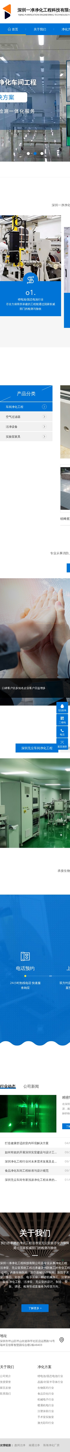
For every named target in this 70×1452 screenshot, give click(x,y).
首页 (15, 29)
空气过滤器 (13, 417)
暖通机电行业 (46, 1405)
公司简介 (5, 1376)
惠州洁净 (19, 1445)
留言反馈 (5, 1388)
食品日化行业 (46, 1393)
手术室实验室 (46, 1417)
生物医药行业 (46, 1388)
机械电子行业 (46, 1399)
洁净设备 (12, 427)
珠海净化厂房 (51, 1445)
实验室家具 (13, 436)
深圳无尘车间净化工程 (36, 748)
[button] (28, 153)
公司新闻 (31, 1086)
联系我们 (5, 1393)
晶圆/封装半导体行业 (50, 1382)
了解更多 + (35, 1308)
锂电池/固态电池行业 (50, 1376)
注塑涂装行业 (46, 1411)
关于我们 (40, 29)
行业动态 (8, 1086)
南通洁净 (34, 1445)
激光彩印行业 (46, 1423)
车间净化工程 (14, 407)
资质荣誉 (5, 1382)
